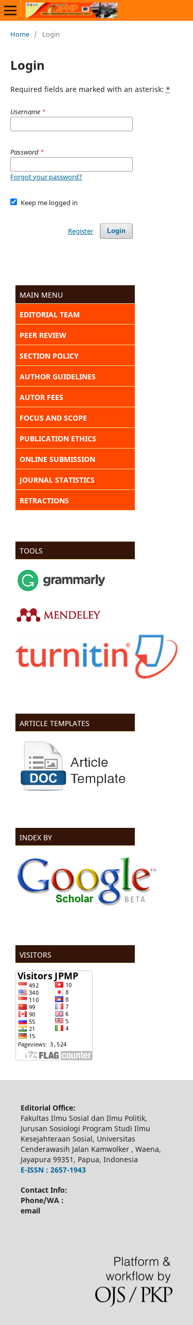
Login (116, 231)
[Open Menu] (10, 10)
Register (80, 231)
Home (19, 34)
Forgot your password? (46, 176)
